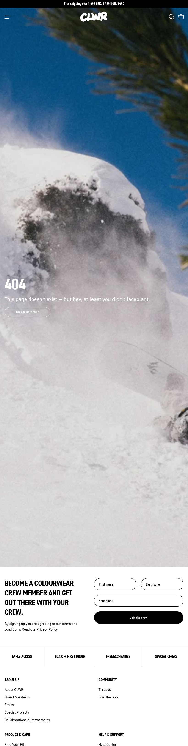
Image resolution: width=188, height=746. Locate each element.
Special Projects (17, 712)
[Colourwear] (94, 17)
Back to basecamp (27, 312)
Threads (105, 689)
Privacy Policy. (47, 629)
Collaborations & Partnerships (27, 720)
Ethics (9, 704)
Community (108, 679)
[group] (94, 4)
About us (12, 679)
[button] (171, 17)
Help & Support (111, 734)
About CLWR (14, 689)
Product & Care (17, 734)
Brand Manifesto (17, 697)
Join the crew (138, 617)
